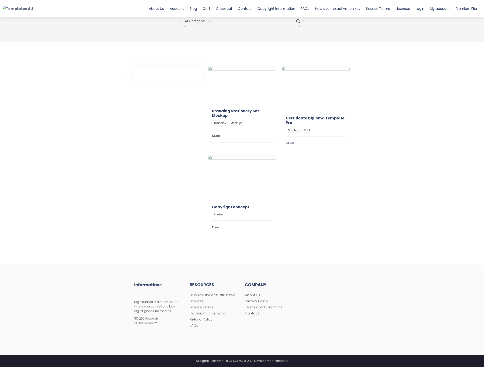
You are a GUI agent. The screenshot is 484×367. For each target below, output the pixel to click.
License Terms (378, 8)
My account (440, 8)
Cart (206, 8)
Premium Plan (466, 8)
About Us (156, 8)
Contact (245, 8)
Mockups (236, 123)
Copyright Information (276, 8)
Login (420, 8)
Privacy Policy (256, 301)
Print (307, 130)
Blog (193, 8)
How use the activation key (337, 8)
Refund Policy (201, 319)
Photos (218, 214)
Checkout (224, 8)
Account (177, 8)
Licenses (403, 8)
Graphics (220, 123)
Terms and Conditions (263, 307)
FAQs (305, 8)
